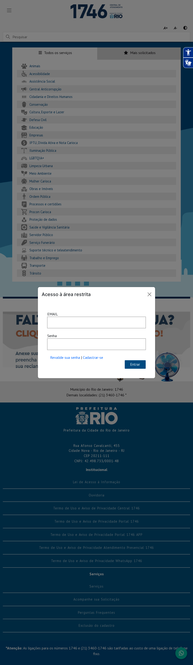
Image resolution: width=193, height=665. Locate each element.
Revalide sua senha (65, 357)
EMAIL (52, 314)
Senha (52, 335)
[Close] (149, 294)
